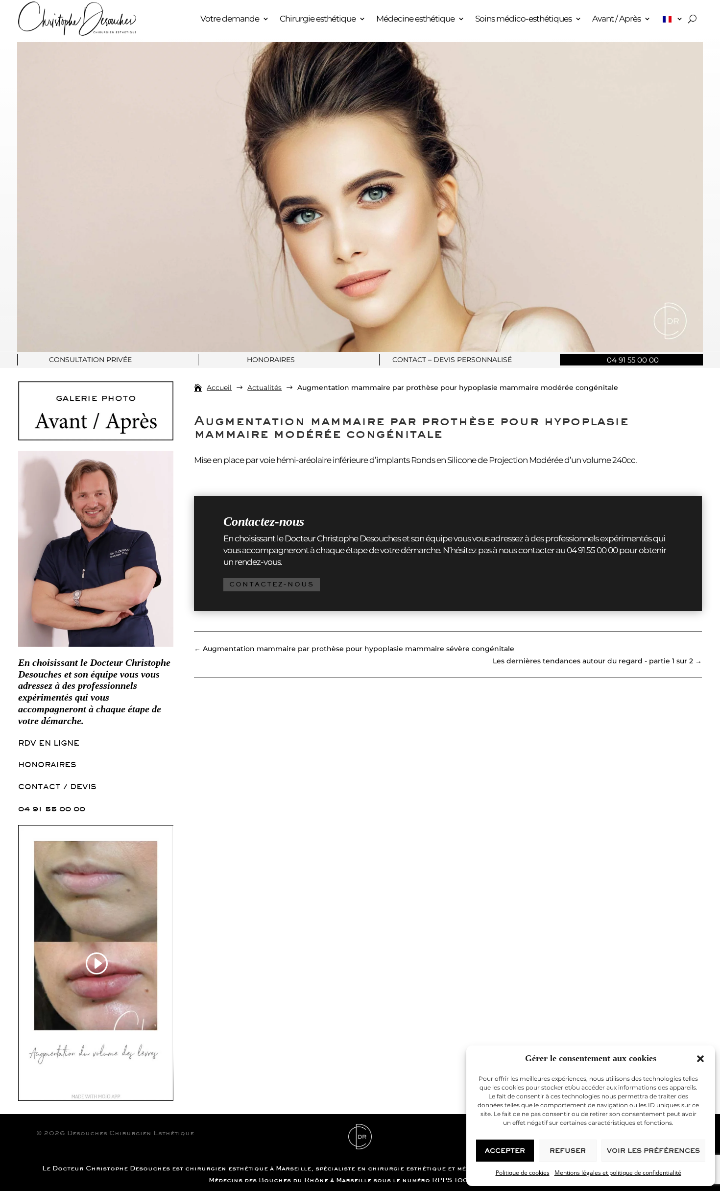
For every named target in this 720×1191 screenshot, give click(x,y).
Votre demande (229, 19)
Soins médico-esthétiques (523, 19)
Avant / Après (616, 19)
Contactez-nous (271, 584)
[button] (700, 1059)
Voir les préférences (653, 1150)
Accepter (505, 1150)
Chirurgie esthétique (318, 19)
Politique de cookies (523, 1172)
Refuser (568, 1150)
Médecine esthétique (415, 19)
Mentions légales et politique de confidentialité (617, 1172)
